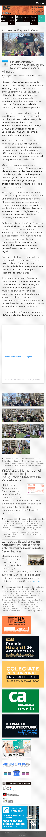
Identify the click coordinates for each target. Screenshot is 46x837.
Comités (19, 18)
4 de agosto (36, 521)
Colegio (3, 18)
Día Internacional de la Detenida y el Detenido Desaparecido (21, 460)
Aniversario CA (26, 525)
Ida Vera (39, 461)
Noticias (26, 18)
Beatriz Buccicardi (12, 459)
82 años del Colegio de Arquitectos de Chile (20, 524)
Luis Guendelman (26, 606)
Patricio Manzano (18, 610)
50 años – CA (17, 589)
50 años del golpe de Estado (14, 591)
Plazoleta (30, 534)
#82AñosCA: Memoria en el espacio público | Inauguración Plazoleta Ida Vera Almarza (21, 475)
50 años (5, 523)
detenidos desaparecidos (27, 600)
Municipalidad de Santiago (13, 534)
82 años (13, 523)
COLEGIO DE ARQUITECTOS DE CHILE (26, 833)
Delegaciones (11, 20)
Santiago (38, 465)
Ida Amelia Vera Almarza (19, 530)
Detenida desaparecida (22, 528)
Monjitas (34, 532)
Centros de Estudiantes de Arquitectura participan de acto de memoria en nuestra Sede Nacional (22, 546)
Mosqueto (30, 463)
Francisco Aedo (22, 604)
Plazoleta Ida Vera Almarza (21, 465)
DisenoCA (23, 835)
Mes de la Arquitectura (19, 532)
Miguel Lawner (14, 608)
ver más (11, 513)
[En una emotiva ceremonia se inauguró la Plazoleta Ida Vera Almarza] (23, 46)
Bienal (41, 18)
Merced (21, 463)
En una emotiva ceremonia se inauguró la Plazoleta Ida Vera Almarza (23, 66)
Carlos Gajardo (27, 593)
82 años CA (15, 521)
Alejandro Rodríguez (10, 593)
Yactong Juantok (35, 610)
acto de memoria (35, 591)
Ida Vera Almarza (9, 463)
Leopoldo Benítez (9, 606)
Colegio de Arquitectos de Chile (17, 75)
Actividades (34, 20)
